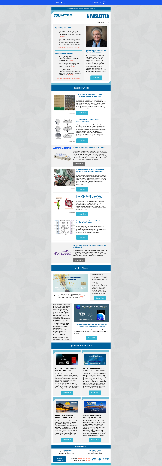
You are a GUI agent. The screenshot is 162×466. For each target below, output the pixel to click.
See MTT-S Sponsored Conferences (68, 78)
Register (62, 36)
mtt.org (88, 460)
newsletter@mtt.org (84, 458)
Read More (96, 77)
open (81, 296)
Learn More (79, 164)
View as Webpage (91, 8)
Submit (71, 60)
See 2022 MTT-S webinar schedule (69, 47)
